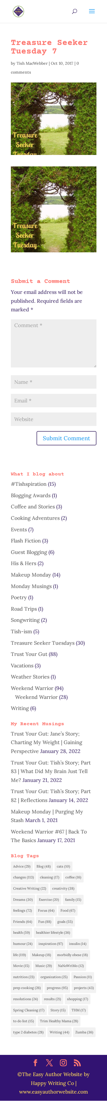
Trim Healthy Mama (59, 1021)
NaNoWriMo (71, 966)
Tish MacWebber (32, 63)
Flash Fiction (26, 540)
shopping (77, 999)
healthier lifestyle (53, 932)
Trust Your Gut (29, 654)
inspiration (51, 943)
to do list (23, 1021)
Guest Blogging (29, 552)
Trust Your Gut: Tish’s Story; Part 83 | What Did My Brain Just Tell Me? (51, 771)
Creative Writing (29, 888)
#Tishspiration (29, 484)
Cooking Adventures (35, 518)
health (21, 932)
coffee (73, 877)
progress (57, 988)
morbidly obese (72, 955)
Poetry (19, 597)
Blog (44, 866)
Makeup (41, 955)
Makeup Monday (31, 574)
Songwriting (25, 620)
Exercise (49, 899)
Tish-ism (21, 631)
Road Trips (24, 608)
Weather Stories (30, 676)
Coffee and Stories (33, 506)
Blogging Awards (31, 495)
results (52, 999)
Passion (83, 977)
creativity (63, 888)
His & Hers (23, 563)
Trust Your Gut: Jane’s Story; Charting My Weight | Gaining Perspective (46, 742)
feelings (22, 910)
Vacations (22, 665)
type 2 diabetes (28, 1032)
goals (65, 921)
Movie (21, 966)
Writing (20, 708)
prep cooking (27, 988)
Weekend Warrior (32, 688)
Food (67, 910)
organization (54, 977)
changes (23, 877)
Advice (22, 866)
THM (79, 1010)
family (73, 899)
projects (84, 988)
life (19, 955)
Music (43, 966)
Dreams (23, 899)
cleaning (49, 877)
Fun (44, 921)
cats (63, 866)
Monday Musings (31, 586)
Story (58, 1010)
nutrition (24, 977)
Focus (46, 910)
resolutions (25, 999)
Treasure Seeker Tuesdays (42, 643)
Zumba (84, 1032)
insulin (77, 943)
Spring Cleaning (29, 1010)
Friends (22, 921)
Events (19, 529)
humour (23, 943)
